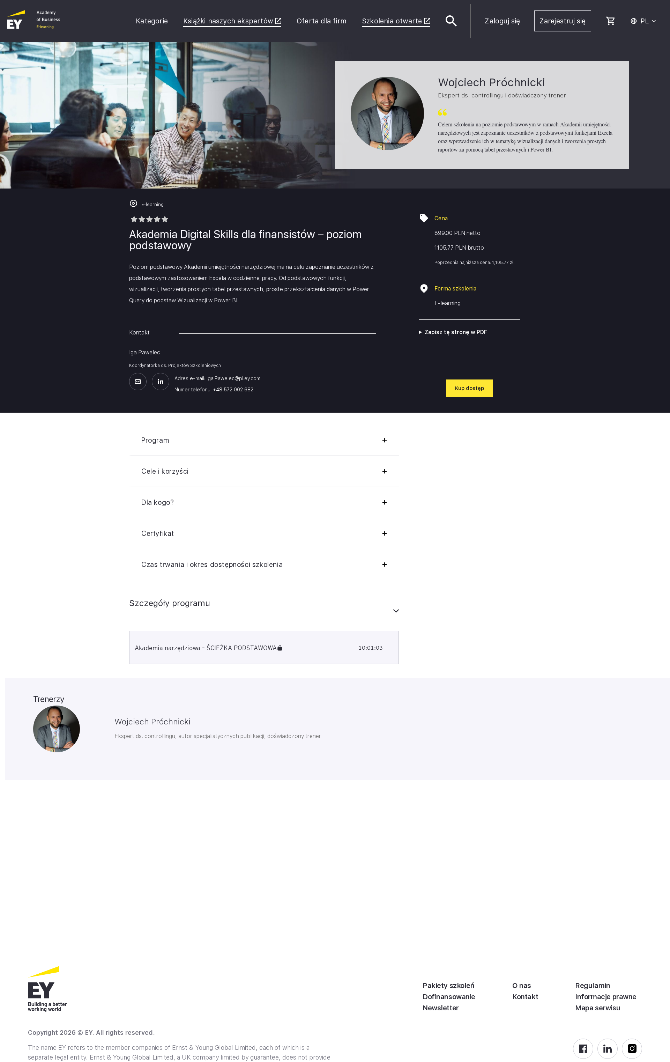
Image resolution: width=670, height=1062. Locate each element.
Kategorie (152, 21)
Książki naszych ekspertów (228, 21)
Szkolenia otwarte (392, 21)
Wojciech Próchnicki (152, 722)
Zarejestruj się (562, 21)
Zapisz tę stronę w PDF (456, 332)
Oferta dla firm (322, 21)
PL (644, 20)
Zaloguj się (502, 21)
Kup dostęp (469, 388)
